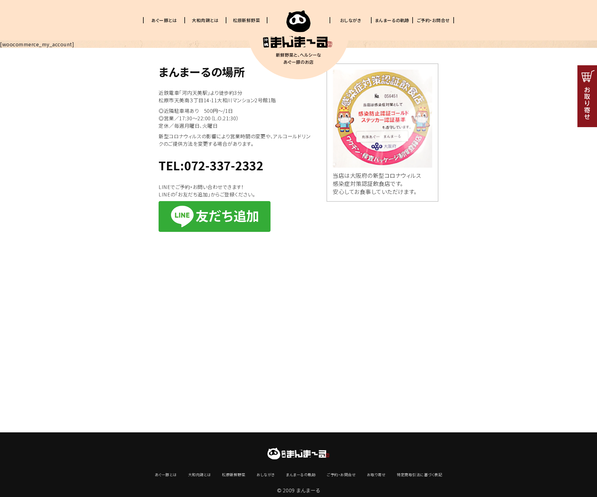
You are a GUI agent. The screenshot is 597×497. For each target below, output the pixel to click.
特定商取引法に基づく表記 (419, 474)
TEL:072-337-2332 (211, 165)
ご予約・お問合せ (433, 20)
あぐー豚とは (164, 20)
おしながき (350, 20)
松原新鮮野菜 (246, 20)
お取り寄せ (376, 474)
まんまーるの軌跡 (392, 20)
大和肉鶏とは (205, 20)
